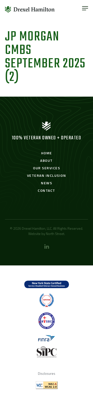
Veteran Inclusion (46, 175)
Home (46, 153)
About (46, 160)
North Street (55, 233)
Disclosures (46, 373)
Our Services (46, 168)
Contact (46, 190)
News (46, 183)
